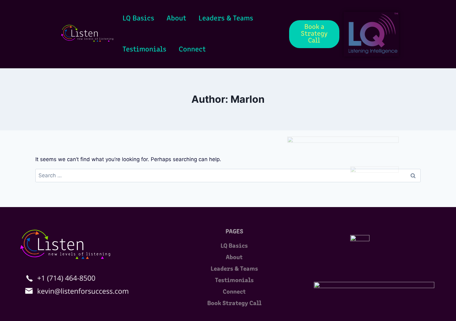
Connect (192, 49)
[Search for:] (228, 175)
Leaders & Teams (226, 18)
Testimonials (144, 49)
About (176, 18)
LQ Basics (138, 18)
